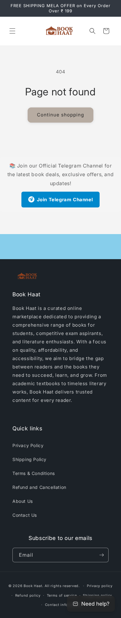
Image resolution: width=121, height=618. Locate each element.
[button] (12, 31)
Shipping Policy (29, 459)
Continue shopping (60, 115)
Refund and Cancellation (39, 487)
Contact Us (24, 515)
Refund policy (28, 595)
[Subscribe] (101, 555)
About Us (22, 501)
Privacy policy (100, 586)
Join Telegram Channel (65, 199)
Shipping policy (97, 595)
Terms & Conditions (33, 473)
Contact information (63, 605)
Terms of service (62, 595)
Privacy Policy (27, 445)
